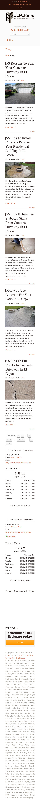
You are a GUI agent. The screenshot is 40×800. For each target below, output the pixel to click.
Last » (9, 443)
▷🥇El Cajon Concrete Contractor (20, 17)
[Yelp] (21, 7)
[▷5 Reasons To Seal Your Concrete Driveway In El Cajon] (20, 104)
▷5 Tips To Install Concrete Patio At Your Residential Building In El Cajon (18, 146)
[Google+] (19, 7)
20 (23, 439)
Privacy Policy (28, 655)
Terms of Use (9, 658)
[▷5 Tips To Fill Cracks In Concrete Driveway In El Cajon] (20, 399)
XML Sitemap (20, 658)
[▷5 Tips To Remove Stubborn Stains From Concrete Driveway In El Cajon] (20, 254)
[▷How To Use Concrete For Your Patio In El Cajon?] (20, 327)
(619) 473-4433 (22, 1)
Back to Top (32, 131)
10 (19, 439)
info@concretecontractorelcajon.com (20, 4)
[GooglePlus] (10, 536)
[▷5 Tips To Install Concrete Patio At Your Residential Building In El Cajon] (20, 177)
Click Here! (20, 642)
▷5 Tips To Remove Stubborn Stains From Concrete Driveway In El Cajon (19, 222)
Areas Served (10, 655)
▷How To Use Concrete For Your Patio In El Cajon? (18, 294)
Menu (11, 40)
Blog (22, 80)
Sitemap (19, 655)
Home (7, 55)
